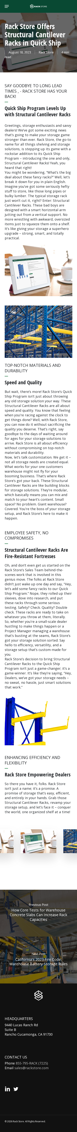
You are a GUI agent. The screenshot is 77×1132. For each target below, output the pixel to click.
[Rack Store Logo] (38, 995)
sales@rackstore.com (31, 1068)
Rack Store (46, 52)
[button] (7, 6)
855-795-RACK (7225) (32, 1063)
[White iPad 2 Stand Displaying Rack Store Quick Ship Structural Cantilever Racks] (38, 841)
